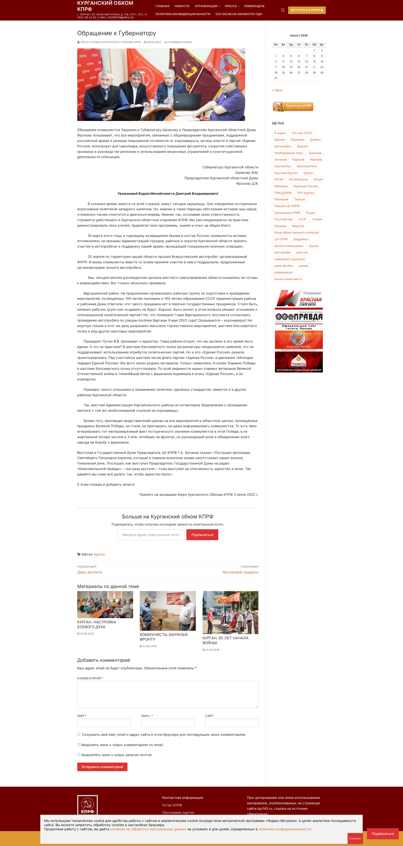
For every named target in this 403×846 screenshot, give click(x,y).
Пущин (310, 212)
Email (147, 716)
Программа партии (178, 812)
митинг (304, 265)
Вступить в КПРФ (305, 10)
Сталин (317, 219)
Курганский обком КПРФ (105, 6)
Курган (99, 554)
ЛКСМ (278, 179)
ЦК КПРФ (281, 239)
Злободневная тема (288, 153)
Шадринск (300, 239)
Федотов (298, 226)
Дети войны (282, 146)
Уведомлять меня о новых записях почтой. (116, 755)
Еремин (302, 146)
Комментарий (90, 678)
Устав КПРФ (172, 805)
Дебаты (315, 139)
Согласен (355, 838)
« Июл (277, 90)
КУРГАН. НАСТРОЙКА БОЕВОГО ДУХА (96, 624)
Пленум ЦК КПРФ (287, 206)
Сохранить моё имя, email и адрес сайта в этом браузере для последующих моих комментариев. (164, 734)
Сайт (209, 716)
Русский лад (283, 219)
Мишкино (281, 186)
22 (314, 67)
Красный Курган (286, 173)
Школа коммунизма (288, 246)
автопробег (282, 252)
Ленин (318, 179)
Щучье (313, 246)
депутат (302, 252)
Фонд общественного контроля (296, 232)
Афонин (279, 139)
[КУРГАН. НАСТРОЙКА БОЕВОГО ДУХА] (105, 604)
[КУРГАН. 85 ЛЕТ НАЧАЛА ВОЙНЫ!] (230, 612)
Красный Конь (307, 166)
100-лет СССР (302, 133)
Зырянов (315, 153)
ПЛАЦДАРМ (282, 193)
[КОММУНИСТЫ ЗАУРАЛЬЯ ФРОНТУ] (168, 611)
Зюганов (280, 159)
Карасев (298, 159)
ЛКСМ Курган (298, 179)
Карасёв (316, 159)
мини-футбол (283, 265)
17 (276, 67)
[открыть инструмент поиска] (283, 10)
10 (275, 61)
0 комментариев (179, 42)
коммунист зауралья (289, 259)
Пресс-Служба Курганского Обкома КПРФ (110, 42)
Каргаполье (282, 166)
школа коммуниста (288, 279)
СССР (302, 219)
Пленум (299, 199)
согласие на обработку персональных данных (148, 829)
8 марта (280, 133)
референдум (283, 272)
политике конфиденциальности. (285, 829)
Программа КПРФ (287, 212)
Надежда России (305, 186)
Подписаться (202, 535)
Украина (280, 226)
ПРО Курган (305, 193)
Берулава (297, 139)
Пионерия (281, 199)
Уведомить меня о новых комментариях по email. (122, 745)
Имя (82, 716)
